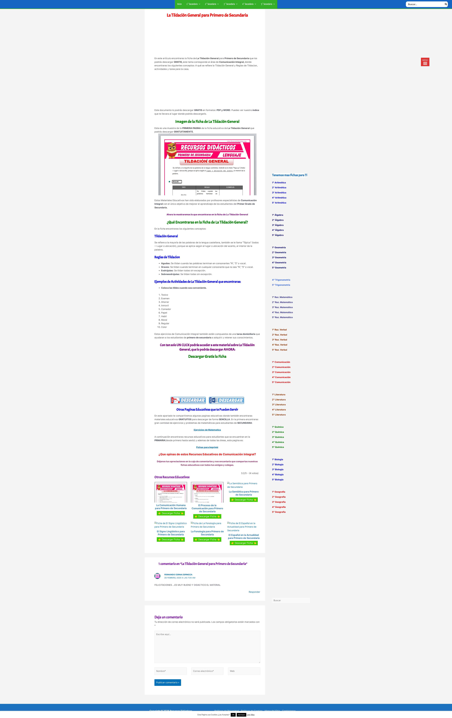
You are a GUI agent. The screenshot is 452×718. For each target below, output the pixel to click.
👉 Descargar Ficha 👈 (170, 513)
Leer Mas (250, 715)
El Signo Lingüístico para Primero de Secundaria (171, 533)
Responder (254, 592)
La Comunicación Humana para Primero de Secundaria (171, 507)
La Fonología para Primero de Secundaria (207, 533)
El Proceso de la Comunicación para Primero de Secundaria (207, 508)
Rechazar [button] (241, 715)
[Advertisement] (207, 38)
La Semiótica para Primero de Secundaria (244, 493)
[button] (199, 4)
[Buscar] (446, 4)
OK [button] (233, 715)
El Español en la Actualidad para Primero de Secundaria (244, 536)
